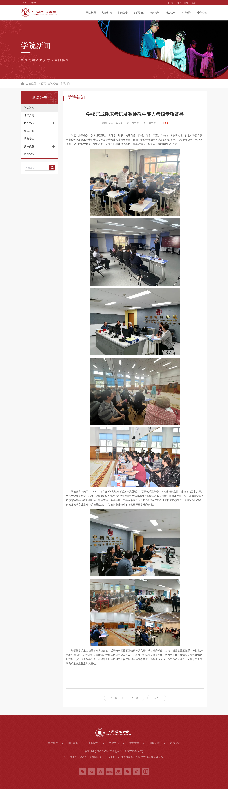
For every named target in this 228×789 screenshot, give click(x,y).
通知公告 (29, 115)
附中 (179, 3)
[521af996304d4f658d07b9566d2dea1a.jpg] (135, 542)
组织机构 (107, 12)
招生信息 (170, 12)
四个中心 (29, 123)
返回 (156, 698)
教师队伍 (139, 12)
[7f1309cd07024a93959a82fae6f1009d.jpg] (135, 457)
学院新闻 (29, 107)
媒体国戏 (29, 131)
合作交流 (202, 12)
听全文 (165, 123)
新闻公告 (123, 12)
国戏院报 (29, 154)
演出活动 (29, 138)
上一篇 (113, 698)
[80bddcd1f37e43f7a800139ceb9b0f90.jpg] (135, 391)
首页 (43, 83)
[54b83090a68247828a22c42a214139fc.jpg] (135, 321)
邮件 (186, 3)
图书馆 (170, 3)
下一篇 (135, 698)
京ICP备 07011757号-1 (76, 757)
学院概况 (91, 12)
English (33, 3)
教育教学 (154, 12)
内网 (24, 3)
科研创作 (186, 12)
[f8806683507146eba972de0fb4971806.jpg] (135, 182)
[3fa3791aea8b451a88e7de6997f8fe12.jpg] (135, 612)
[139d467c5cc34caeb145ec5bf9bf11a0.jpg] (135, 252)
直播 (194, 3)
